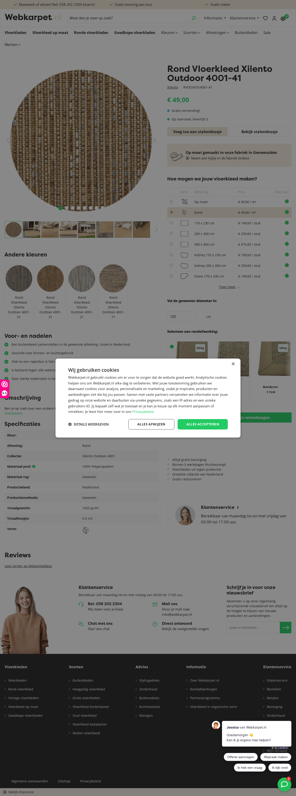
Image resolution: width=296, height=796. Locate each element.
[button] (88, 424)
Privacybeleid (143, 411)
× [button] (233, 364)
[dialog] (148, 397)
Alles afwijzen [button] (151, 424)
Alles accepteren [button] (202, 424)
